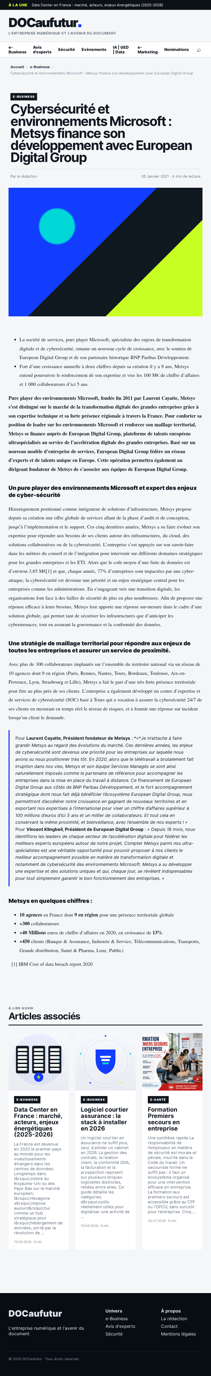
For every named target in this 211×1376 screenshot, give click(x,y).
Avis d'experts (42, 49)
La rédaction (174, 1318)
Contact (169, 1326)
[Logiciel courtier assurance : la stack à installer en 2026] (105, 1062)
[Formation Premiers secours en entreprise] (172, 1062)
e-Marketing (148, 49)
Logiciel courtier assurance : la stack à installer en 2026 (104, 1119)
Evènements (94, 49)
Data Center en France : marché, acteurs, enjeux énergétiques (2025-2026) (97, 5)
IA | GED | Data (121, 49)
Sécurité (66, 49)
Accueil (17, 67)
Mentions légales (178, 1334)
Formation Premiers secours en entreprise (164, 1119)
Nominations (176, 49)
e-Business (17, 49)
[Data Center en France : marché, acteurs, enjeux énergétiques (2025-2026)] (39, 1062)
